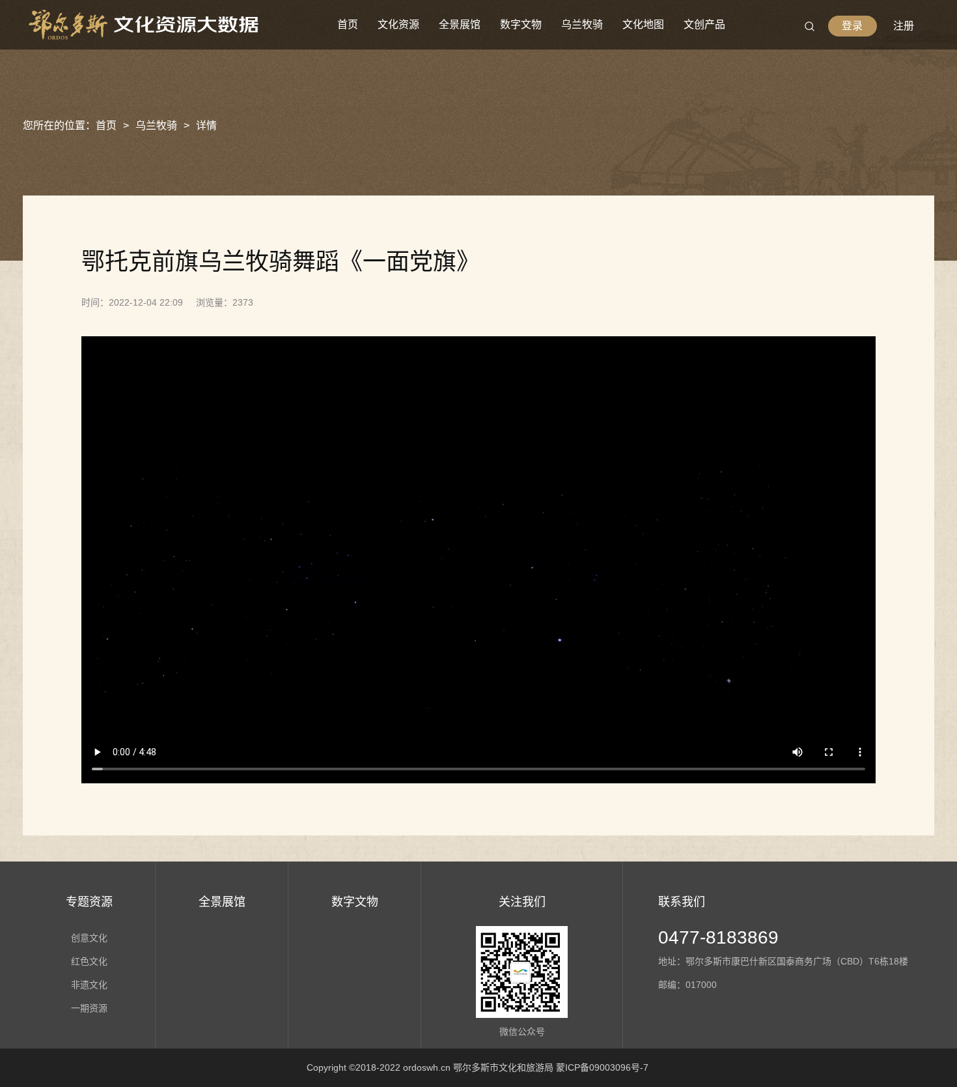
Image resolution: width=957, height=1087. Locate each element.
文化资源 (398, 24)
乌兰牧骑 (582, 24)
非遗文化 (89, 984)
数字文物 (521, 24)
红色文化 (89, 961)
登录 (852, 25)
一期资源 (89, 1008)
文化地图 (643, 24)
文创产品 (704, 24)
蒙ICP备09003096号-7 (602, 1067)
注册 (903, 25)
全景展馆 (459, 24)
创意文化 (89, 938)
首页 (347, 24)
